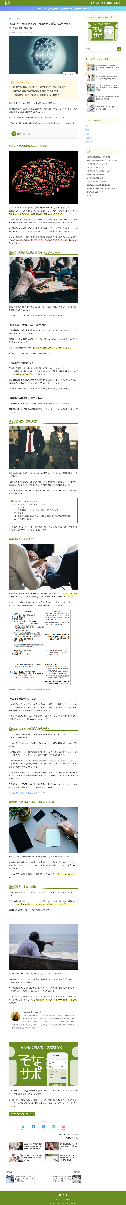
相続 (92, 3)
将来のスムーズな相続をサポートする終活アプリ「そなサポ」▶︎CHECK (63, 9)
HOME (64, 1195)
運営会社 (68, 1199)
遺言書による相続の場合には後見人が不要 (101, 188)
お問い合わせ (59, 1199)
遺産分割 (117, 3)
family (75, 1138)
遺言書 (109, 3)
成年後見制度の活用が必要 (96, 174)
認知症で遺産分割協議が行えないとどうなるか (102, 160)
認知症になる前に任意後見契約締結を (99, 185)
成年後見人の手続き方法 (95, 178)
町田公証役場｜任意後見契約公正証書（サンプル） (28, 793)
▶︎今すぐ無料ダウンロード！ (22, 1114)
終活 (97, 3)
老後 (103, 3)
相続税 (75, 1135)
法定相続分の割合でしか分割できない (100, 164)
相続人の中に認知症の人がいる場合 (98, 157)
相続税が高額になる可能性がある (99, 171)
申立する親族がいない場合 (97, 181)
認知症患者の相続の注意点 (96, 192)
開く (26, 134)
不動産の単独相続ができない (97, 167)
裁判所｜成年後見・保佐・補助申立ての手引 (34, 689)
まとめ (89, 195)
